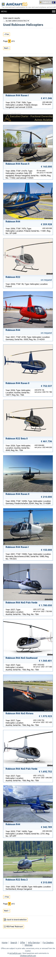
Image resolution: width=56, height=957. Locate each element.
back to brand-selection (17, 920)
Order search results (11, 18)
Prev (7, 34)
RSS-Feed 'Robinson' (14, 926)
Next (6, 48)
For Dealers (48, 942)
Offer (22, 942)
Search (13, 942)
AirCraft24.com (15, 953)
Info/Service (34, 942)
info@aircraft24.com (28, 956)
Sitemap (29, 945)
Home (4, 942)
